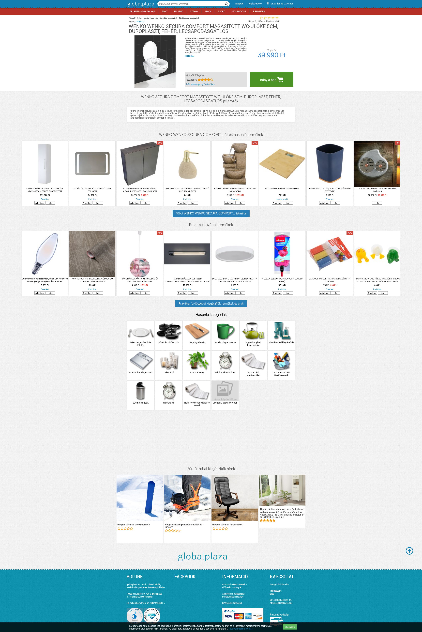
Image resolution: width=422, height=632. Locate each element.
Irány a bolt (268, 80)
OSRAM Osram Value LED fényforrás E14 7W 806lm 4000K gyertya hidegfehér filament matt (45, 280)
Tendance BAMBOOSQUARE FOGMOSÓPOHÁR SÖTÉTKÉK (330, 190)
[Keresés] (226, 3)
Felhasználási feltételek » (233, 596)
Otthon (139, 18)
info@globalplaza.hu (279, 584)
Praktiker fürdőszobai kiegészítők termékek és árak (211, 303)
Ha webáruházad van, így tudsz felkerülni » (146, 602)
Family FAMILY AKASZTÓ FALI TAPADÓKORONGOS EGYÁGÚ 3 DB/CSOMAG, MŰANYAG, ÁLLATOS (377, 280)
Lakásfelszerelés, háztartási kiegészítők (160, 18)
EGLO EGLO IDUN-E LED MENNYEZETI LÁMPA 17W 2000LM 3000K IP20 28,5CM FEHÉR (234, 280)
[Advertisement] (211, 438)
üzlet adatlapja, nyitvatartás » (199, 84)
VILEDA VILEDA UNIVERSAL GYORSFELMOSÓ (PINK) (282, 280)
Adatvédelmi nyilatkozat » (233, 593)
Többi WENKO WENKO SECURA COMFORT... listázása (211, 213)
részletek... (189, 55)
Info (50, 203)
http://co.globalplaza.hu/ (281, 602)
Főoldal (132, 18)
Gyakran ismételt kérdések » (234, 584)
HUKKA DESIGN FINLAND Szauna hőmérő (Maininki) (377, 190)
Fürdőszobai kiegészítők (189, 18)
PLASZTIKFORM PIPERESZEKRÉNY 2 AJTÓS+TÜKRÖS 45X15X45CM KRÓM (140, 190)
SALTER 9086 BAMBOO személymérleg (282, 188)
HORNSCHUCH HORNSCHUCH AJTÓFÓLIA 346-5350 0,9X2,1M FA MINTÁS (92, 280)
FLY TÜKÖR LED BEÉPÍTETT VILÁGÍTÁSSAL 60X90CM (92, 190)
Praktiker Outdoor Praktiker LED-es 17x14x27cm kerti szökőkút (234, 190)
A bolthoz (39, 203)
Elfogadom (290, 627)
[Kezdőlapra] (140, 6)
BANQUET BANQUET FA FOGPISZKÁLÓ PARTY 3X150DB (329, 280)
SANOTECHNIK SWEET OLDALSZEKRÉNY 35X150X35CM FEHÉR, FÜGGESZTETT (44, 190)
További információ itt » (240, 628)
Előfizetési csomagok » (232, 587)
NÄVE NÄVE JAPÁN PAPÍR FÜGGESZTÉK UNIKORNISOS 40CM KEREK (139, 280)
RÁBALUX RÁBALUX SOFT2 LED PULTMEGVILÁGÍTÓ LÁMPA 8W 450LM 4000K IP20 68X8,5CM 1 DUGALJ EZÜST (187, 280)
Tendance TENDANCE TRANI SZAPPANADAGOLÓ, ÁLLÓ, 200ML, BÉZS (187, 190)
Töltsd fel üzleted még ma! (140, 596)
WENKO (140, 21)
